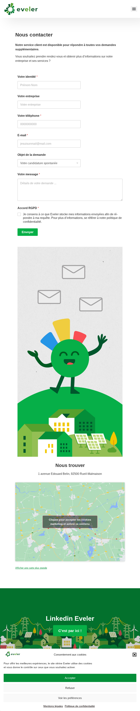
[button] (134, 654)
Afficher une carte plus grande (31, 568)
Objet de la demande (32, 154)
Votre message (29, 174)
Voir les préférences (70, 698)
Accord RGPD (28, 208)
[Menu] (134, 9)
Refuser (70, 687)
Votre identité (28, 76)
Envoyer (28, 232)
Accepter (70, 677)
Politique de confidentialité (80, 706)
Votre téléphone (29, 115)
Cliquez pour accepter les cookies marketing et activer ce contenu (70, 521)
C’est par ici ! (70, 631)
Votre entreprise (29, 96)
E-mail (23, 135)
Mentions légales (53, 706)
